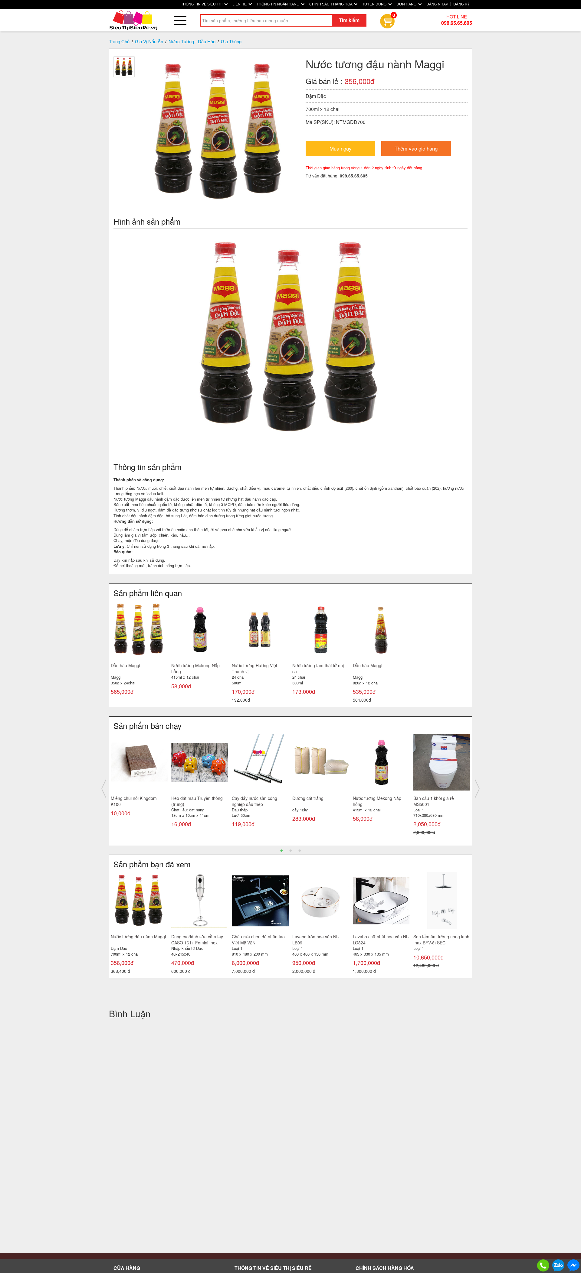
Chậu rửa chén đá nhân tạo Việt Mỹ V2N (258, 940)
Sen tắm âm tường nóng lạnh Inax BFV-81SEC (441, 940)
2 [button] (290, 850)
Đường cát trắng (307, 798)
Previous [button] (103, 788)
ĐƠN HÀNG (406, 4)
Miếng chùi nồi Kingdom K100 (134, 801)
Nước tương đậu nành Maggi (138, 937)
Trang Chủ (119, 41)
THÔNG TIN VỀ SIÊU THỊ (202, 4)
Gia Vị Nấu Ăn (149, 41)
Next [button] (477, 788)
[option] (139, 653)
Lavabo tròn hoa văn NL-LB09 (316, 940)
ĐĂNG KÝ (461, 4)
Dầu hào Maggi (125, 665)
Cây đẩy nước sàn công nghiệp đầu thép (254, 801)
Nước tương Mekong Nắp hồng (195, 668)
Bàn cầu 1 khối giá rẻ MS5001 (433, 801)
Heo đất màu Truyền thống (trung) (197, 801)
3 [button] (300, 850)
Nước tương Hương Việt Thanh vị (254, 668)
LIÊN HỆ (240, 4)
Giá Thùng (231, 41)
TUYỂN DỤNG (374, 4)
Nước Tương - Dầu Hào (192, 41)
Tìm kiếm (349, 20)
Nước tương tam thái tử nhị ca (318, 668)
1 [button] (281, 850)
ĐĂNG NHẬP (437, 4)
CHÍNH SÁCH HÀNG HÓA (331, 4)
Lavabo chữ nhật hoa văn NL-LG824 (381, 940)
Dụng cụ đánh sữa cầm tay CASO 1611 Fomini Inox (197, 940)
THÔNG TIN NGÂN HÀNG (278, 4)
